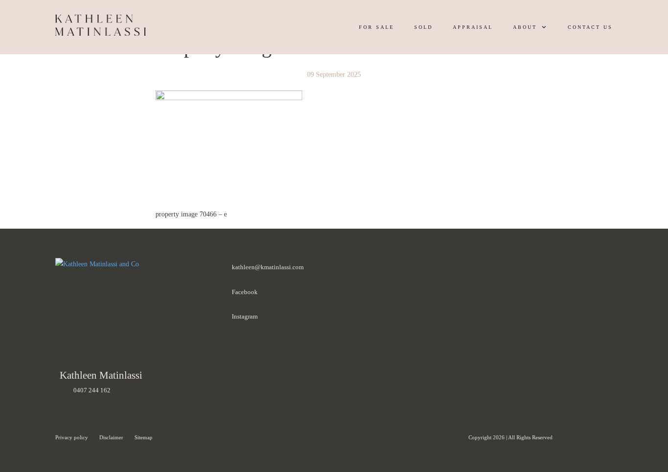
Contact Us (590, 27)
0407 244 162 (92, 390)
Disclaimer (112, 437)
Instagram (245, 316)
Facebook (245, 292)
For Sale (376, 27)
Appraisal (473, 27)
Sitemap (143, 437)
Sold (423, 27)
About (525, 27)
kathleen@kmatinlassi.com (268, 267)
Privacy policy (72, 437)
